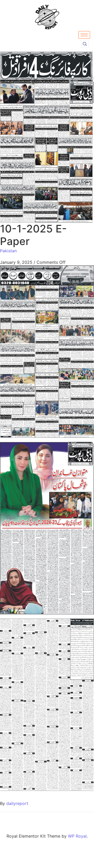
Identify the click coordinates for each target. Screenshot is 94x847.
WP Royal (77, 836)
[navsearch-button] (85, 44)
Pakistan (8, 250)
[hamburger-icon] (84, 35)
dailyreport (17, 803)
